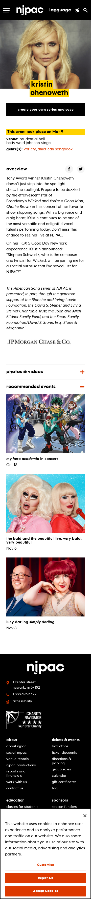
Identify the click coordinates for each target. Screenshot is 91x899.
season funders (64, 807)
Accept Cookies (45, 891)
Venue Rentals (17, 759)
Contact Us (14, 788)
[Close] (84, 815)
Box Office (60, 746)
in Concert (32, 458)
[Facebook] (69, 169)
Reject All (45, 878)
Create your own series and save (46, 109)
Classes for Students (22, 807)
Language (60, 10)
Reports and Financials (16, 773)
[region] (45, 854)
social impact (17, 752)
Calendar (59, 775)
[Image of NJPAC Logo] (30, 10)
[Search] (85, 10)
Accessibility (22, 701)
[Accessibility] (77, 10)
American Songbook (55, 149)
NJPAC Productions (21, 765)
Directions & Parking (61, 761)
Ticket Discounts (64, 752)
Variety (30, 149)
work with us (16, 782)
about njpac (16, 746)
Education (15, 800)
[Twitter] (81, 169)
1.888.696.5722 (24, 694)
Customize (45, 865)
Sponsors (60, 800)
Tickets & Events (66, 740)
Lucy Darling (30, 622)
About (11, 740)
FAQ (55, 788)
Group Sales (61, 769)
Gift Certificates (64, 782)
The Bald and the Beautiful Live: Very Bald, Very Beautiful (44, 540)
